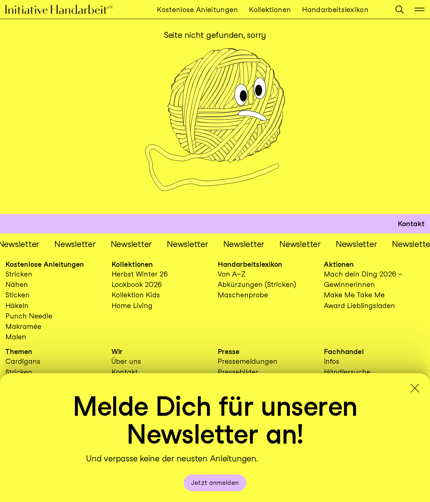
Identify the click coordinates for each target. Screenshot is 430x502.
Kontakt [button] (411, 223)
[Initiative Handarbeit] (64, 9)
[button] (399, 9)
